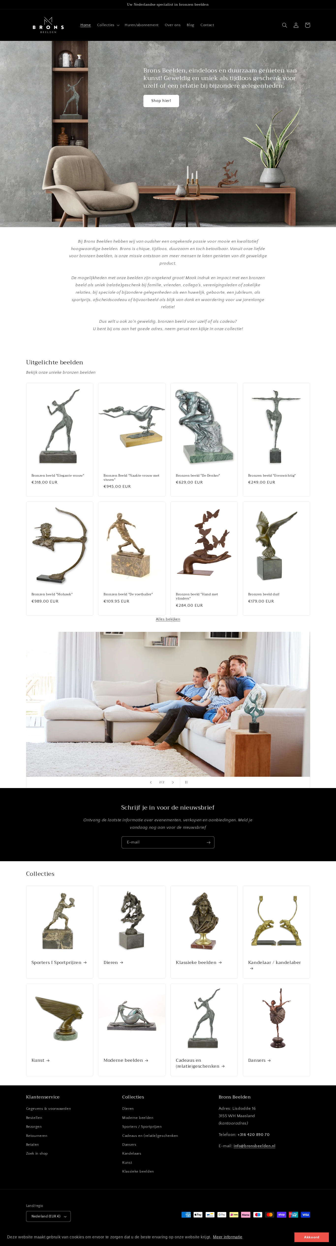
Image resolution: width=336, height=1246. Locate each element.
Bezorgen (34, 1127)
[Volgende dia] (173, 782)
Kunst (38, 1060)
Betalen (32, 1145)
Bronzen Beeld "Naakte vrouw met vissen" (132, 478)
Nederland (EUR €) (46, 1216)
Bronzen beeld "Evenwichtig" (272, 476)
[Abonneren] (208, 842)
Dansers (257, 1060)
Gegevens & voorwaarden (48, 1109)
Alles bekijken (168, 619)
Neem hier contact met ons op (250, 747)
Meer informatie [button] (227, 1237)
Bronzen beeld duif (264, 594)
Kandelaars (131, 1154)
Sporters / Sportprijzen (142, 1127)
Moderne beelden (123, 1060)
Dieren (111, 962)
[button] (108, 25)
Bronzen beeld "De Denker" (198, 476)
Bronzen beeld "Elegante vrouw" (57, 476)
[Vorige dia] (150, 782)
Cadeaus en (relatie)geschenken (197, 1063)
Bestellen (34, 1118)
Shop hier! (161, 101)
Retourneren (36, 1136)
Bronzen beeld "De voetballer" (128, 594)
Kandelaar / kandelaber (274, 963)
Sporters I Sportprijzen (56, 962)
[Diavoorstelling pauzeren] (185, 782)
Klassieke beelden (196, 962)
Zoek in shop (37, 1154)
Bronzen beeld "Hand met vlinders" (197, 596)
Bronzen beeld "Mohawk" (52, 594)
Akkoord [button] (311, 1237)
